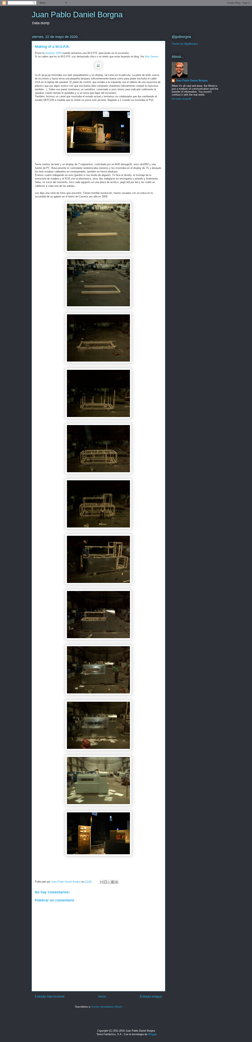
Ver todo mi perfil (181, 98)
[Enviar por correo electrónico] (102, 882)
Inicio (102, 996)
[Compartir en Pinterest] (117, 882)
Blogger (152, 1034)
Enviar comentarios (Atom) (107, 1006)
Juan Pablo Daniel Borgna (77, 14)
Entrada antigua (151, 996)
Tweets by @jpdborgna (185, 43)
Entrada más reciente (50, 996)
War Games (151, 56)
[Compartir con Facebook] (113, 882)
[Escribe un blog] (105, 882)
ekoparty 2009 (53, 53)
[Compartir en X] (109, 882)
